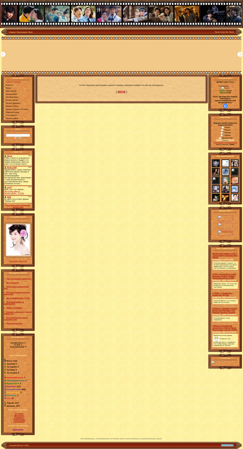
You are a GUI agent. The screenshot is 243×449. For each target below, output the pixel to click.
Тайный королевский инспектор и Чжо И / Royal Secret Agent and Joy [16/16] (224, 328)
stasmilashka (19, 422)
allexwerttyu (19, 416)
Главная (12, 32)
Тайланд (227, 133)
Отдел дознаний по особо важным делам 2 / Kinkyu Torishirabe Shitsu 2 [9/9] (224, 276)
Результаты (218, 142)
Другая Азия (227, 138)
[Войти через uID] (225, 106)
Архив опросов (231, 142)
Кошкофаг (19, 418)
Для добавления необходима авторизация (18, 206)
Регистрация (22, 32)
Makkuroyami (19, 420)
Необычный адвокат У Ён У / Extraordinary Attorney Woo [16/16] (225, 256)
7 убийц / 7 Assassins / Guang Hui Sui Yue (222, 294)
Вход (31, 32)
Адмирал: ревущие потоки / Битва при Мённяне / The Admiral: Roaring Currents (225, 310)
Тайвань (227, 135)
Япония (227, 130)
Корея (227, 127)
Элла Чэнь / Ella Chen (18, 261)
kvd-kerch (19, 414)
